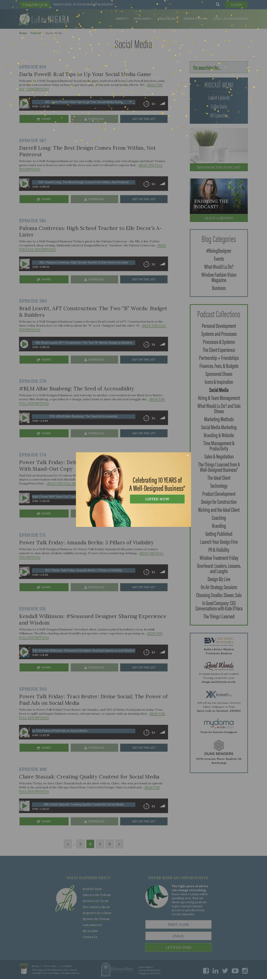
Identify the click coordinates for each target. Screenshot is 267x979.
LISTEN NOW (157, 499)
